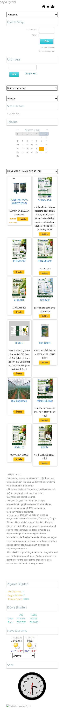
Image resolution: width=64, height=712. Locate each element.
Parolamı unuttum (47, 47)
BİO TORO (45, 343)
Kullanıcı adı (31, 29)
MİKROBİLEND (45, 401)
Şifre (34, 35)
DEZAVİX (44, 300)
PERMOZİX (19, 261)
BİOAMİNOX (45, 261)
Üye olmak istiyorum (46, 51)
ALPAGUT (19, 300)
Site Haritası (13, 113)
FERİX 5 (19, 343)
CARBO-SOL (44, 200)
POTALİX (19, 447)
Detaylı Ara (30, 73)
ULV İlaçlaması (19, 401)
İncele (23, 219)
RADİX (44, 447)
